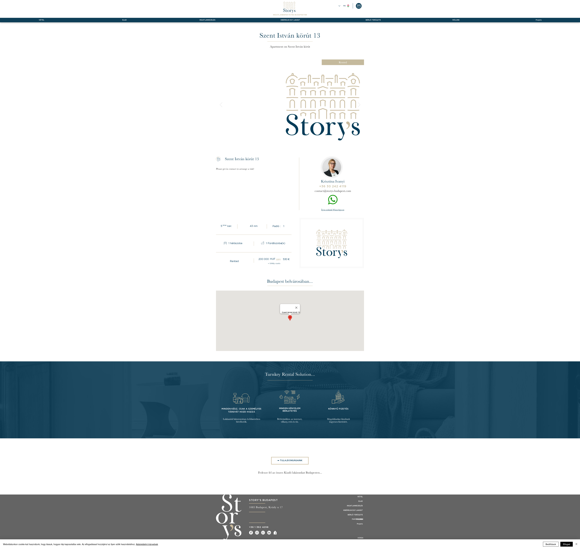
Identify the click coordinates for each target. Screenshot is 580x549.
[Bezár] (576, 544)
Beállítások (551, 544)
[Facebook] (251, 533)
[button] (359, 6)
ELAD (360, 501)
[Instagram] (257, 533)
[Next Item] (359, 104)
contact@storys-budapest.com (333, 191)
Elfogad (566, 544)
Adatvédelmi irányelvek (147, 544)
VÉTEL (360, 497)
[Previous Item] (220, 104)
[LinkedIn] (269, 533)
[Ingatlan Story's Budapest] (275, 533)
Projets (360, 524)
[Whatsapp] (263, 533)
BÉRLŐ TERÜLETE (355, 515)
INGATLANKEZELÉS (355, 506)
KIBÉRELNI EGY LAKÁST (353, 510)
